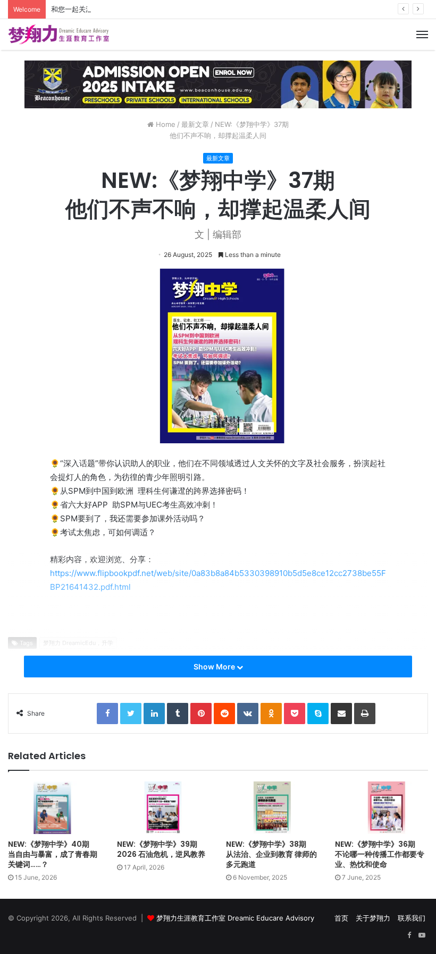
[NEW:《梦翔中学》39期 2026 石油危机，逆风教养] (163, 807)
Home (164, 124)
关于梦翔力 (373, 918)
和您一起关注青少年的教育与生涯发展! (111, 9)
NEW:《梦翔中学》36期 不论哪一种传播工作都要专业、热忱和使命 (379, 854)
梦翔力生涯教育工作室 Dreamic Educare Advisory (235, 918)
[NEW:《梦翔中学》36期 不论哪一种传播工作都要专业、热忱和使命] (381, 807)
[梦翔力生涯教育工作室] (58, 34)
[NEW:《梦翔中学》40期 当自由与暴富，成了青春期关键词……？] (54, 807)
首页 (341, 918)
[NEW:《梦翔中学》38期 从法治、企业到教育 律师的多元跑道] (272, 807)
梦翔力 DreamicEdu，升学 (78, 643)
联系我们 (411, 918)
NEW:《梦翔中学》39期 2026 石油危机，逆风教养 (161, 849)
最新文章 (195, 124)
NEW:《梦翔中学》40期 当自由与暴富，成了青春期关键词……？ (52, 854)
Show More (215, 666)
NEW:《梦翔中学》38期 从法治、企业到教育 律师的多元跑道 (271, 854)
